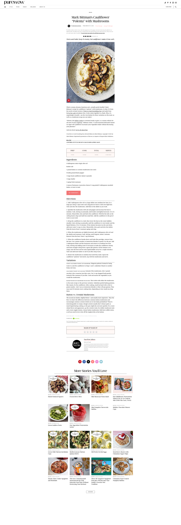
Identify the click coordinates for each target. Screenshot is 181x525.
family (25, 6)
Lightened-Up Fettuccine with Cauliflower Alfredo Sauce (83, 142)
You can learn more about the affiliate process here (93, 33)
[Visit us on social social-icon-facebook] (170, 2)
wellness (33, 6)
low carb (73, 113)
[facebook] (2, 22)
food (17, 6)
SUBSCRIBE (168, 6)
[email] (2, 33)
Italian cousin (79, 120)
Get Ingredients (73, 192)
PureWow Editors (89, 339)
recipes (90, 12)
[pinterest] (68, 100)
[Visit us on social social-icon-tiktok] (165, 2)
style (11, 6)
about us (42, 6)
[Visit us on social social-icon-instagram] (173, 3)
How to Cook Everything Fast (92, 111)
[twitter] (2, 26)
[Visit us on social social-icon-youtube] (176, 3)
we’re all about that (82, 130)
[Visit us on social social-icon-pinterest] (168, 2)
